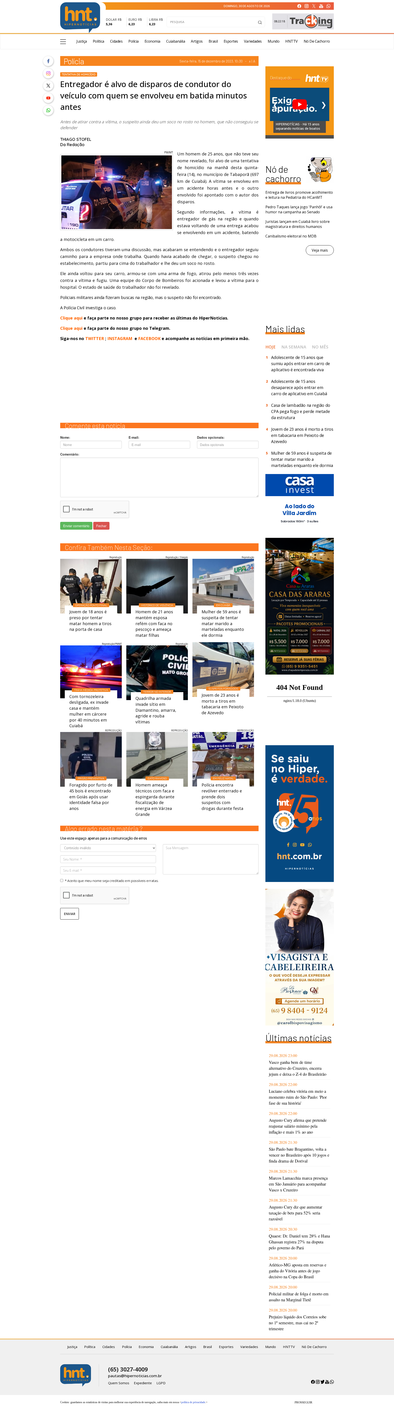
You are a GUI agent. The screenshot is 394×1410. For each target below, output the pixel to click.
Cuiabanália (175, 41)
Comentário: (69, 454)
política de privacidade (193, 1402)
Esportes (231, 41)
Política (98, 41)
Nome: (65, 437)
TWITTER (94, 338)
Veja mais (320, 250)
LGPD (161, 1383)
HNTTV (291, 41)
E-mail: (134, 437)
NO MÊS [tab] (320, 347)
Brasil (213, 41)
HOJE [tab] (270, 347)
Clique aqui (72, 318)
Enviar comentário (76, 525)
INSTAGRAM (119, 338)
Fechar (101, 525)
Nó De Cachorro (317, 41)
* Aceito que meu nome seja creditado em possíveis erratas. (111, 880)
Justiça (81, 41)
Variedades (253, 41)
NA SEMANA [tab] (293, 347)
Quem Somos (118, 1383)
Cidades (116, 41)
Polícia (133, 41)
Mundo (274, 41)
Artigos (197, 41)
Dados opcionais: (211, 437)
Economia (152, 41)
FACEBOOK (149, 338)
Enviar (69, 914)
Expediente (143, 1383)
